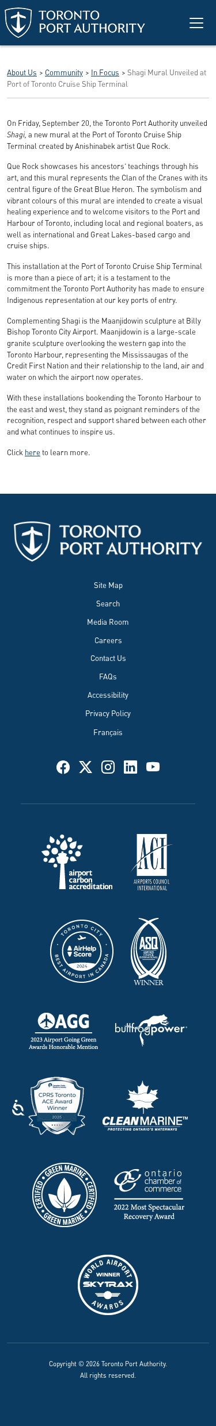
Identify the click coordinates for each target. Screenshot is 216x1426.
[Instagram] (108, 766)
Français (108, 731)
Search (108, 603)
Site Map (108, 584)
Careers (108, 639)
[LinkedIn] (130, 766)
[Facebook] (63, 766)
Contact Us (108, 657)
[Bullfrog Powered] (151, 1029)
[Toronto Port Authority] (75, 23)
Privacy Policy (108, 712)
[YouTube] (153, 766)
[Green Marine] (64, 1193)
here (32, 451)
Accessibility (108, 694)
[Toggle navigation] (196, 23)
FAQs (108, 676)
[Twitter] (85, 766)
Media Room (108, 621)
